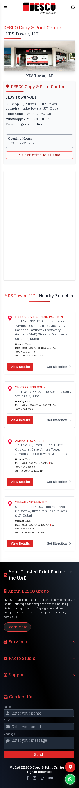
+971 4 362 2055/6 (25, 528)
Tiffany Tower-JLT (31, 502)
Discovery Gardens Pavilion (39, 317)
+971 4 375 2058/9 (25, 467)
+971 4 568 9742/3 (25, 352)
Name (7, 707)
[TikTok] (42, 778)
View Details (20, 366)
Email (7, 720)
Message (9, 734)
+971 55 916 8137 (36, 119)
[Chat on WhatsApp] (70, 779)
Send (38, 754)
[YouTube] (50, 778)
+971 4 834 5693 (24, 409)
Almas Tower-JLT (29, 441)
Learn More (17, 627)
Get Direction (57, 367)
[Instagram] (34, 778)
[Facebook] (27, 778)
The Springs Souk (30, 387)
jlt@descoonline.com (34, 124)
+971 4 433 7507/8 (37, 113)
